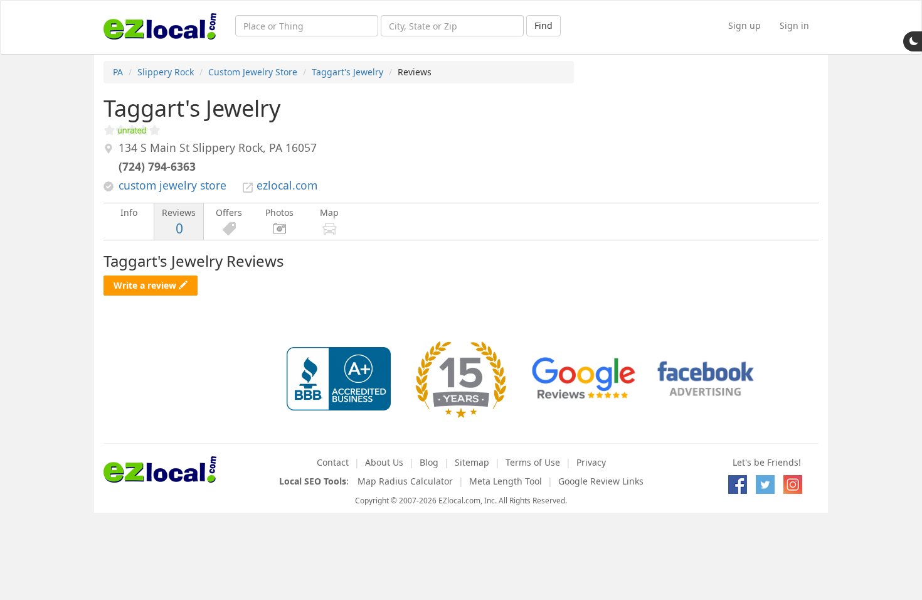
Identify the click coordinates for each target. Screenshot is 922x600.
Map (329, 212)
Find (543, 25)
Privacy (591, 462)
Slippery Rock (165, 72)
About (384, 462)
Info (128, 212)
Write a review (146, 285)
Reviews (179, 221)
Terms (533, 462)
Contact (333, 462)
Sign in (794, 25)
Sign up (744, 25)
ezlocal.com (287, 185)
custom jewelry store (172, 185)
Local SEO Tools (312, 481)
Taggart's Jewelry (347, 72)
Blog (429, 462)
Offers (229, 212)
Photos (279, 212)
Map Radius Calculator (405, 481)
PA (118, 72)
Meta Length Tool (505, 481)
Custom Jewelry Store (252, 72)
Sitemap (472, 462)
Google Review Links (601, 481)
